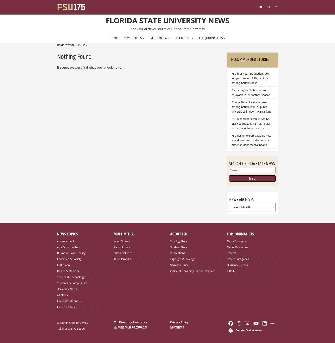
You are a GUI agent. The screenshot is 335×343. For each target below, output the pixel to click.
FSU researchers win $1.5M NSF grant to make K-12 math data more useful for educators (251, 123)
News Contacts (236, 241)
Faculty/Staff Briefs (69, 301)
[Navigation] (276, 7)
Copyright (177, 327)
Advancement (65, 241)
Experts (231, 253)
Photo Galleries (123, 253)
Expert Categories (238, 259)
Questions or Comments (130, 327)
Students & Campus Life (72, 283)
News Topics (132, 38)
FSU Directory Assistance (130, 322)
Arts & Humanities (68, 247)
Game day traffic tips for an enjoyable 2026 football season (250, 92)
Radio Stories (122, 247)
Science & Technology (71, 277)
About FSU (183, 38)
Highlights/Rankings (182, 259)
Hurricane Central (238, 265)
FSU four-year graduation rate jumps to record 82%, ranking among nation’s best (250, 78)
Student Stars (178, 247)
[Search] (269, 7)
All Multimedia (122, 259)
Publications (177, 253)
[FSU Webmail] (261, 7)
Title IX (231, 271)
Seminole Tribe (179, 265)
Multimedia (159, 38)
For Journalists (211, 38)
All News (62, 295)
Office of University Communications (193, 271)
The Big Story (178, 241)
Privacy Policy (179, 322)
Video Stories (122, 241)
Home (113, 38)
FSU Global (63, 265)
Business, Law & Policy (71, 253)
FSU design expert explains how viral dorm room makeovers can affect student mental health (251, 140)
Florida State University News (167, 20)
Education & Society (69, 259)
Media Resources (237, 247)
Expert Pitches (66, 307)
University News (67, 289)
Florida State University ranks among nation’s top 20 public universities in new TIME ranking (251, 106)
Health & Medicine (68, 271)
